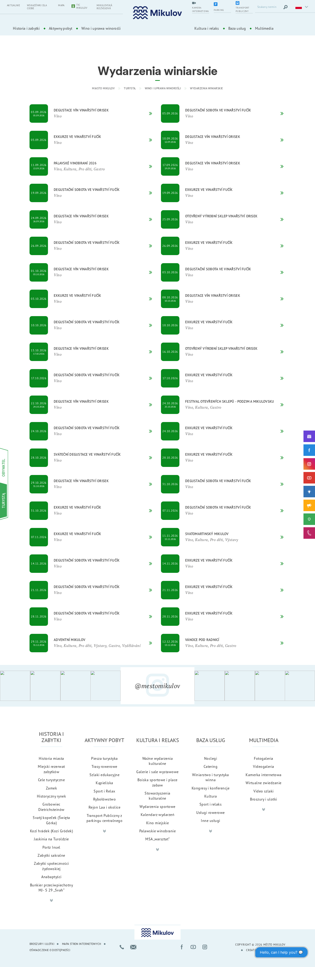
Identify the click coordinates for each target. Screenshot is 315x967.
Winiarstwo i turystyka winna (210, 777)
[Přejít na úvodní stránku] (157, 13)
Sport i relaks (210, 804)
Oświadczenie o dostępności (50, 950)
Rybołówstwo (104, 799)
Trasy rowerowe (104, 766)
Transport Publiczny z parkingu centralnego (104, 818)
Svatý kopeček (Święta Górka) (51, 820)
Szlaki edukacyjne (104, 774)
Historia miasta (51, 758)
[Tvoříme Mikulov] (309, 491)
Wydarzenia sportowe (157, 806)
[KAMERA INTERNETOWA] (200, 3)
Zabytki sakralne (51, 855)
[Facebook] (309, 450)
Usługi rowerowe (210, 812)
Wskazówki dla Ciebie (37, 7)
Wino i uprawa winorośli (101, 28)
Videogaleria (263, 766)
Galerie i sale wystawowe (157, 771)
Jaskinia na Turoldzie (51, 839)
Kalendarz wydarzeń (158, 814)
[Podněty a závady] (309, 519)
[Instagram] (309, 464)
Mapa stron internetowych (81, 944)
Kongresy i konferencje (211, 788)
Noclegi (210, 758)
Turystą (130, 88)
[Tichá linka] (309, 533)
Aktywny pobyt (60, 28)
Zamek (51, 788)
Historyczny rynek (51, 796)
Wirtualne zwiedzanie (264, 783)
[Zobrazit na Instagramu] (15, 686)
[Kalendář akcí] (309, 436)
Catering (211, 766)
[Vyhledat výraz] (285, 7)
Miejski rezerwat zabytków (51, 769)
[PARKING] (222, 4)
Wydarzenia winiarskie (206, 88)
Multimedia (264, 28)
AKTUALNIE (13, 5)
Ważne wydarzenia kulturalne (157, 761)
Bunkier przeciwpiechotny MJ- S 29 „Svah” (51, 887)
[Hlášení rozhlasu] (309, 505)
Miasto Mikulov (103, 88)
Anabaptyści (51, 876)
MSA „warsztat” (157, 839)
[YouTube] (309, 478)
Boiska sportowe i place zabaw (157, 782)
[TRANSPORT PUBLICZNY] (244, 3)
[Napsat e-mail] (133, 947)
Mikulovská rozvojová (104, 7)
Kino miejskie (157, 823)
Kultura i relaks (206, 28)
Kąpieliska (104, 783)
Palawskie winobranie (157, 831)
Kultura (210, 796)
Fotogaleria (263, 758)
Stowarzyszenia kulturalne (157, 796)
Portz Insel (51, 847)
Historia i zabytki (26, 28)
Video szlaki (263, 791)
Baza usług (237, 28)
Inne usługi (210, 820)
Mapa (61, 5)
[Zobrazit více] (51, 900)
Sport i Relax (104, 791)
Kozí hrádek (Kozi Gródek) (51, 831)
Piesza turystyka (104, 758)
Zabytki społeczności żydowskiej (51, 866)
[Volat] (122, 947)
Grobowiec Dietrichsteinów (51, 807)
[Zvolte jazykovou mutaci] (301, 7)
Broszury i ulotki (263, 799)
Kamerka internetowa (263, 774)
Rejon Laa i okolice (104, 807)
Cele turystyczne (51, 780)
